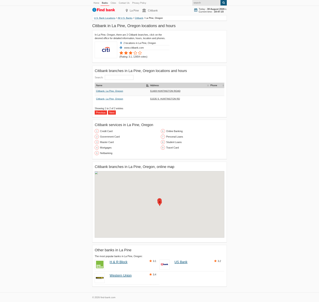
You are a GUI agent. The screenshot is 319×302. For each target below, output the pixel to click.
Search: (99, 77)
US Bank (180, 262)
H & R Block (118, 262)
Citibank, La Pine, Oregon (109, 91)
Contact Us (124, 3)
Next (111, 112)
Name (99, 85)
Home (96, 3)
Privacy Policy (139, 3)
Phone (213, 85)
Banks (105, 3)
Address (154, 85)
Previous (101, 112)
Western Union (121, 275)
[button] (160, 203)
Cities (113, 3)
